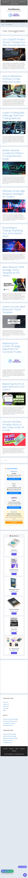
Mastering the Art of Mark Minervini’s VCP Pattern (13, 386)
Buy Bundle (14, 653)
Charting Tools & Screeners (10, 721)
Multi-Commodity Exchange (10, 738)
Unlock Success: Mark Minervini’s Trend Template (14, 309)
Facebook (11, 748)
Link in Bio (5, 708)
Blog (4, 710)
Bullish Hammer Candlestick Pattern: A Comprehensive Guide (13, 154)
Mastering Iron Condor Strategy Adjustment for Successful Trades (12, 347)
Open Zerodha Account (14, 479)
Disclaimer (6, 706)
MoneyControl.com (8, 740)
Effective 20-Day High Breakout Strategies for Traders (13, 193)
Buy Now (14, 554)
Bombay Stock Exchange (9, 736)
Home (2, 24)
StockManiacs (14, 9)
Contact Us (6, 704)
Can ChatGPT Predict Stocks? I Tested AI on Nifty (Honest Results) (13, 42)
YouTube (5, 748)
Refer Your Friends (14, 3)
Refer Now (14, 522)
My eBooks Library (8, 725)
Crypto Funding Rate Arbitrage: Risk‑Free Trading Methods (13, 115)
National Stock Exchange (9, 734)
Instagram (22, 748)
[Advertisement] (14, 677)
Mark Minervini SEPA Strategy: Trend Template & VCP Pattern (13, 271)
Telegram (14, 751)
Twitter (16, 748)
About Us (5, 702)
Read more (23, 68)
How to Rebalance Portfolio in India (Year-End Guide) (12, 78)
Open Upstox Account (14, 507)
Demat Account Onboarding (10, 719)
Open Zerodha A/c (5, 1)
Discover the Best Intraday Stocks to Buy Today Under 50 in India (13, 426)
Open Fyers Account (14, 493)
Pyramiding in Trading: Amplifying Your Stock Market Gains (12, 232)
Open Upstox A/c (22, 1)
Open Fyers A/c (14, 1)
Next (6, 460)
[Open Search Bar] (26, 22)
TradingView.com (7, 742)
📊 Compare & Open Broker (7, 871)
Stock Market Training (9, 723)
